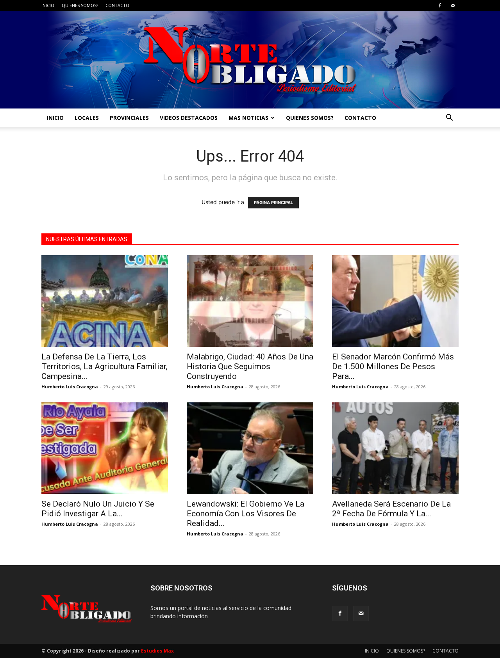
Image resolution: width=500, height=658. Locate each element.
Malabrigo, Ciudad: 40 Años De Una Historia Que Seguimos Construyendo (250, 366)
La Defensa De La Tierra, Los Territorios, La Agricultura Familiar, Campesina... (104, 366)
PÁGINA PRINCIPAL (273, 202)
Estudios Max (157, 650)
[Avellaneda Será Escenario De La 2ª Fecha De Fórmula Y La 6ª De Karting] (395, 448)
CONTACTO (117, 5)
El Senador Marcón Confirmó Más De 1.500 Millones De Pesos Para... (393, 366)
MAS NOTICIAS (248, 117)
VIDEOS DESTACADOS (189, 117)
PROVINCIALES (129, 117)
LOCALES (87, 117)
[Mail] (453, 5)
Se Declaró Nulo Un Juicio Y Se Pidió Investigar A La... (97, 508)
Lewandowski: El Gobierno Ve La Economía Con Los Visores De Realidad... (245, 513)
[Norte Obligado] (250, 59)
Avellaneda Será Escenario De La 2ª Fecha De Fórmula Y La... (391, 508)
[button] (449, 118)
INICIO (47, 5)
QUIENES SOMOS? (80, 5)
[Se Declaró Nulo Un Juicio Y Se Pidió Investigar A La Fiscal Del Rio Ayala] (104, 448)
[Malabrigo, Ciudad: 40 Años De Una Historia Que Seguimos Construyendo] (250, 301)
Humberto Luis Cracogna (69, 386)
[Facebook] (440, 5)
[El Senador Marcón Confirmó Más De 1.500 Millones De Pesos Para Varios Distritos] (395, 301)
